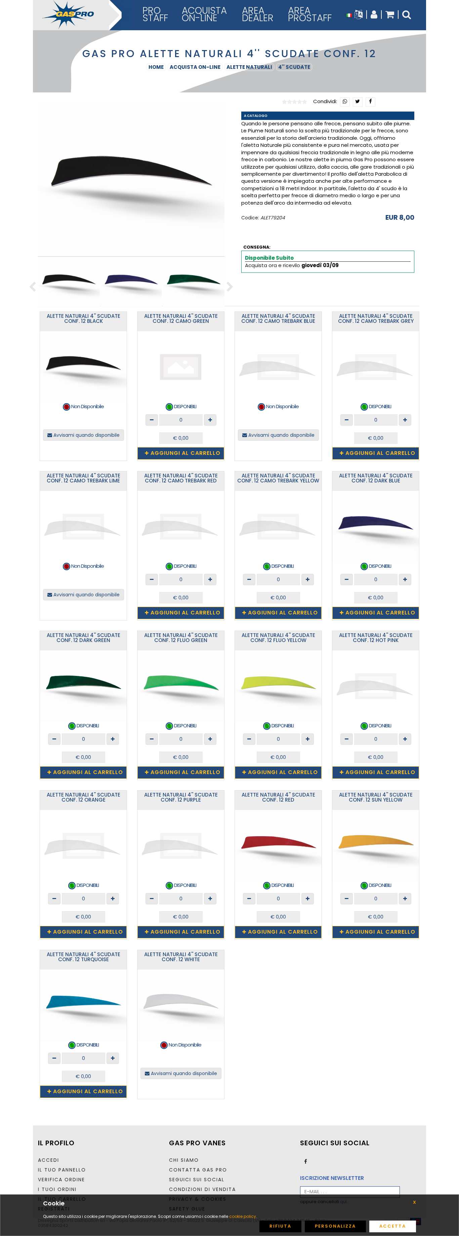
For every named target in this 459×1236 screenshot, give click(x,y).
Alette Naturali (249, 67)
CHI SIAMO (184, 1160)
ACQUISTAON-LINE (204, 14)
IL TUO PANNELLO (62, 1169)
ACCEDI (48, 1160)
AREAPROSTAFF (310, 14)
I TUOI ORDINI (57, 1189)
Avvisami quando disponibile (86, 435)
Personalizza (335, 1226)
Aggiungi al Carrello (184, 453)
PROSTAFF (155, 14)
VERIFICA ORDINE (61, 1179)
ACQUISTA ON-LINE (195, 67)
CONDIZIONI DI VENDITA (202, 1189)
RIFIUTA (280, 1226)
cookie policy (242, 1216)
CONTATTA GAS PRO (198, 1169)
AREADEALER (258, 14)
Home (156, 67)
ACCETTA (392, 1226)
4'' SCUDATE (294, 67)
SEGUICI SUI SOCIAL (196, 1179)
